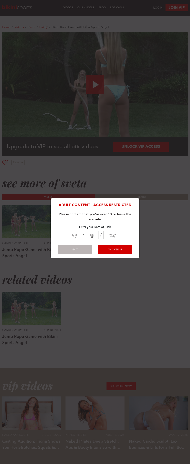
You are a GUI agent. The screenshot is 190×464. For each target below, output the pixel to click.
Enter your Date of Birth (95, 227)
